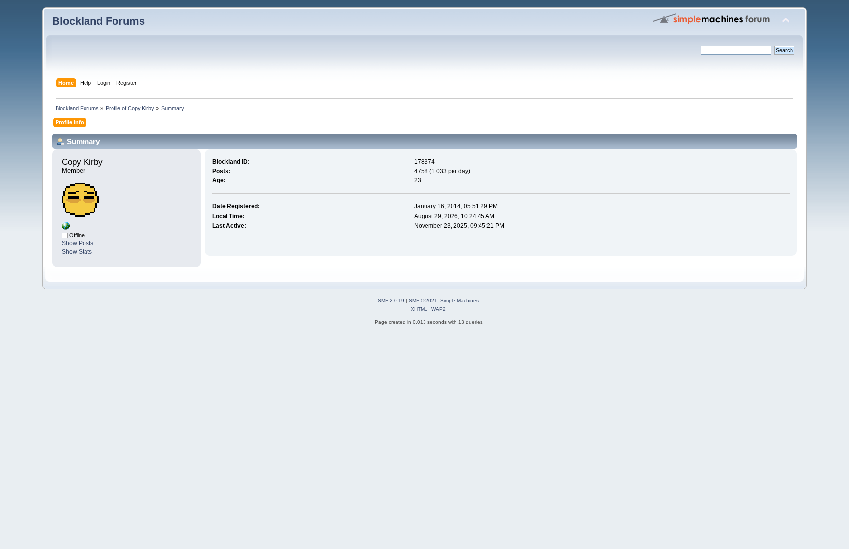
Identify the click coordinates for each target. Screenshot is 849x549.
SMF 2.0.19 (391, 300)
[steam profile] (66, 227)
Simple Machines (459, 300)
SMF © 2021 (423, 300)
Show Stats (77, 251)
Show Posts (77, 243)
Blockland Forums (98, 21)
